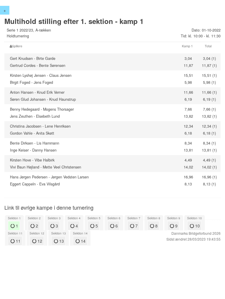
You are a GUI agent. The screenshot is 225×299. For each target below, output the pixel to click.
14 (83, 241)
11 (18, 241)
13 (61, 241)
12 (39, 241)
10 (197, 226)
